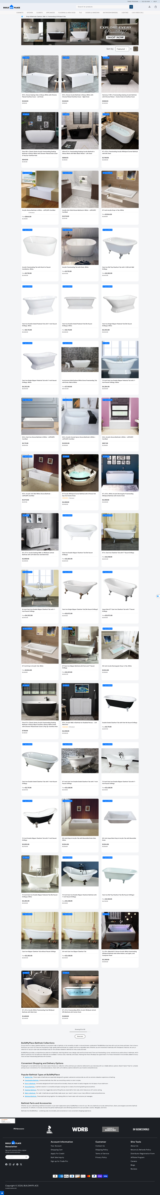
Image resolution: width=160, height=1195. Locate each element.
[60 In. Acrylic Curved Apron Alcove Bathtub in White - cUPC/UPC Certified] (80, 416)
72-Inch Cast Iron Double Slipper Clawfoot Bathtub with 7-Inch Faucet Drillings (79, 896)
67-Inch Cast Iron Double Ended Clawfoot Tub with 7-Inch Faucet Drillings (80, 782)
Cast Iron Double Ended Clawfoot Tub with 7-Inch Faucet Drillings (39, 782)
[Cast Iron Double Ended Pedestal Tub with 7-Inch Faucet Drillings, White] (40, 303)
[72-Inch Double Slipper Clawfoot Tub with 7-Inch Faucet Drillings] (40, 817)
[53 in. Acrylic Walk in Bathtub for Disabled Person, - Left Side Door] (80, 701)
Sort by (110, 48)
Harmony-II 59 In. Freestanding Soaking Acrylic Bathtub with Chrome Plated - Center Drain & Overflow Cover (119, 96)
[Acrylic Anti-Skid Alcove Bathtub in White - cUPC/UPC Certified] (80, 189)
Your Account (56, 1146)
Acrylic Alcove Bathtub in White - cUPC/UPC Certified (38, 210)
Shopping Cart (57, 1150)
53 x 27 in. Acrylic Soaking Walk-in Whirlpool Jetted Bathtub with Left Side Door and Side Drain (38, 553)
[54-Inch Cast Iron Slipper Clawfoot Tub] (80, 930)
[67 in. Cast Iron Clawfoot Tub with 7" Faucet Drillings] (120, 531)
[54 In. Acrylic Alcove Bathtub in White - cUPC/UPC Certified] (120, 416)
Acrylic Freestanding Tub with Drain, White (75, 267)
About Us (134, 1146)
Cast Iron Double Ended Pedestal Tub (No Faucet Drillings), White (77, 325)
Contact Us (100, 1146)
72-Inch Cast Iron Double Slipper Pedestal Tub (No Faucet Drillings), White (40, 896)
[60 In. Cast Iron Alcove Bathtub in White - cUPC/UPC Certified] (40, 416)
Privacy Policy (101, 1157)
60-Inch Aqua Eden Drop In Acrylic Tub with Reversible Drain (119, 839)
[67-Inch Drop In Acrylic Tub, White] (40, 645)
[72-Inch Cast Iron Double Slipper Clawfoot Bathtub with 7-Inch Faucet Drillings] (80, 874)
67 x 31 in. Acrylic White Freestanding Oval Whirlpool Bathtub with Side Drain (38, 1011)
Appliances (50, 13)
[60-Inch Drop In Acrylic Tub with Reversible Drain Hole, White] (80, 817)
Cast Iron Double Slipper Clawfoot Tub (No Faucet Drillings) (77, 553)
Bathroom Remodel (110, 13)
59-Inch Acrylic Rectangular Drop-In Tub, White (117, 666)
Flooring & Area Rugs (66, 13)
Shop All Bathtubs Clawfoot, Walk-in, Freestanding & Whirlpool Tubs (46, 16)
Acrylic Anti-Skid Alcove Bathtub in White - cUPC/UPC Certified (79, 211)
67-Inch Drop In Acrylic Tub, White (32, 666)
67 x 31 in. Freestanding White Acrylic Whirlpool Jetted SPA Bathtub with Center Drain (79, 1011)
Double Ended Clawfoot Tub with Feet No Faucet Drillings (119, 722)
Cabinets (19, 13)
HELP (155, 1)
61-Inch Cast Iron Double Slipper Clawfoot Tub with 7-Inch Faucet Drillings (38, 610)
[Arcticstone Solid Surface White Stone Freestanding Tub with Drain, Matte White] (80, 359)
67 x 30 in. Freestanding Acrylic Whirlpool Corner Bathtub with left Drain (120, 152)
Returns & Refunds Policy (141, 1150)
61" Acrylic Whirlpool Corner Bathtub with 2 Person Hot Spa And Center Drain (79, 494)
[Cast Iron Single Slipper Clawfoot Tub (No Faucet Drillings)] (80, 588)
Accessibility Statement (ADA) (11, 1188)
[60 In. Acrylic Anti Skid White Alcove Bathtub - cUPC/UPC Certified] (40, 473)
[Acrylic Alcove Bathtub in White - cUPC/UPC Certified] (40, 189)
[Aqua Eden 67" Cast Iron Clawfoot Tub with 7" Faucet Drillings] (120, 588)
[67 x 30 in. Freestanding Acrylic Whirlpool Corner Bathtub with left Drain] (120, 130)
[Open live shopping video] (158, 596)
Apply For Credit (57, 1153)
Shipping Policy (102, 1150)
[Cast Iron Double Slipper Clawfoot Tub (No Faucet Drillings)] (80, 531)
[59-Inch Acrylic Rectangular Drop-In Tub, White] (120, 645)
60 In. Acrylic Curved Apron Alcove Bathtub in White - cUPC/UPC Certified (79, 438)
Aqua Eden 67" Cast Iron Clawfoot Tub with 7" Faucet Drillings (118, 610)
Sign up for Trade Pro (59, 1161)
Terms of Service (102, 1153)
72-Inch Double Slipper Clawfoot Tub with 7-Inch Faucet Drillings (39, 839)
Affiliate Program (137, 1157)
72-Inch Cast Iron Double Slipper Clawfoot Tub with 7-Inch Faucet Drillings (119, 782)
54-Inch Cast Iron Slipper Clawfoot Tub (74, 951)
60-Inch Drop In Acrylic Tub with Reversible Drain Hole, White (79, 839)
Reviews (134, 1169)
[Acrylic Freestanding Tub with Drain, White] (80, 246)
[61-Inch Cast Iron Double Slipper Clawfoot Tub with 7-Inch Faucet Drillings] (40, 588)
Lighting (125, 13)
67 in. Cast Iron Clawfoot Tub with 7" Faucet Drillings (118, 553)
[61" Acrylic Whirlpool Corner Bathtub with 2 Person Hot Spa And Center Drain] (80, 473)
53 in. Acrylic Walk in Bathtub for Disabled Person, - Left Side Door (79, 723)
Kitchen (30, 13)
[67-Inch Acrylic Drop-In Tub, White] (120, 189)
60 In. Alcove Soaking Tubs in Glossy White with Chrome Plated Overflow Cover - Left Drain (39, 96)
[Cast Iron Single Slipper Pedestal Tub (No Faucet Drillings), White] (120, 303)
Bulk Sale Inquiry (57, 1157)
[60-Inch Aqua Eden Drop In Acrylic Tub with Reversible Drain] (120, 817)
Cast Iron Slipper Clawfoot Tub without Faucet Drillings (39, 951)
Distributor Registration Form (143, 1153)
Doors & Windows (92, 13)
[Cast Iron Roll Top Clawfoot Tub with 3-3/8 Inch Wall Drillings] (120, 246)
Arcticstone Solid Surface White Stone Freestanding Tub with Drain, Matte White (79, 381)
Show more (80, 1036)
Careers (134, 1161)
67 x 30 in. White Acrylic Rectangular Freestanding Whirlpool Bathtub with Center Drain (117, 494)
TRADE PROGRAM (132, 1)
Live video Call (138, 13)
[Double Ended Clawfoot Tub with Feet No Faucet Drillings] (120, 701)
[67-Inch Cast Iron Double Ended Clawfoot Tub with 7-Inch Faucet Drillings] (80, 760)
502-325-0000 (146, 1)
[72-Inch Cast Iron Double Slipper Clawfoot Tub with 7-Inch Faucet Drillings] (120, 760)
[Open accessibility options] (2, 1193)
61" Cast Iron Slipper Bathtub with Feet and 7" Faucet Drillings (78, 667)
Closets (39, 13)
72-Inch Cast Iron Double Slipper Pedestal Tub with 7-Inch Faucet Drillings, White (118, 381)
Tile (80, 13)
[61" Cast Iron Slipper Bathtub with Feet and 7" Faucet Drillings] (80, 645)
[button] (156, 7)
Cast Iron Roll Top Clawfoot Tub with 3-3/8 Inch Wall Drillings (118, 268)
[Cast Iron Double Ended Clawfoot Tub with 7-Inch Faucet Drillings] (40, 760)
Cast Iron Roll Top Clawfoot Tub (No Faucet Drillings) (118, 895)
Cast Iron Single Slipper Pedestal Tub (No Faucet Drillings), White (117, 325)
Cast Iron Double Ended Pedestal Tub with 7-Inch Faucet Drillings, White (39, 325)
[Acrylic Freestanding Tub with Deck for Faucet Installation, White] (40, 246)
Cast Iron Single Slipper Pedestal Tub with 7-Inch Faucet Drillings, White (39, 381)
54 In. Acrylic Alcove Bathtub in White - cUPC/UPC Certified (117, 438)
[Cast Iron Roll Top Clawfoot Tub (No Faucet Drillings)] (120, 874)
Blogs (133, 1165)
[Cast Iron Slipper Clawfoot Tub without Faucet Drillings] (40, 930)
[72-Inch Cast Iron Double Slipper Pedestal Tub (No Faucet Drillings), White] (40, 874)
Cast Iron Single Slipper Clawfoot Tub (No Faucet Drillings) (80, 609)
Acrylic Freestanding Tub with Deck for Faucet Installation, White (36, 268)
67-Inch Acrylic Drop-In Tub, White (113, 210)
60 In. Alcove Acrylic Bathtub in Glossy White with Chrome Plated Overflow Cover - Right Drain (77, 96)
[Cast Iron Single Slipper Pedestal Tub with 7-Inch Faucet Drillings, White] (40, 359)
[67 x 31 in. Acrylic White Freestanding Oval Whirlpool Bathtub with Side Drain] (40, 989)
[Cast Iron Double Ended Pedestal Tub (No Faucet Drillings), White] (80, 303)
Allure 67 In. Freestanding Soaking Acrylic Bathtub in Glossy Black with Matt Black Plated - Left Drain (78, 152)
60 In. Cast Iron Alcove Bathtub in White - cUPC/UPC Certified (38, 438)
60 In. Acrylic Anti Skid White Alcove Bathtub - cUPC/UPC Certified (36, 494)
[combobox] (104, 7)
